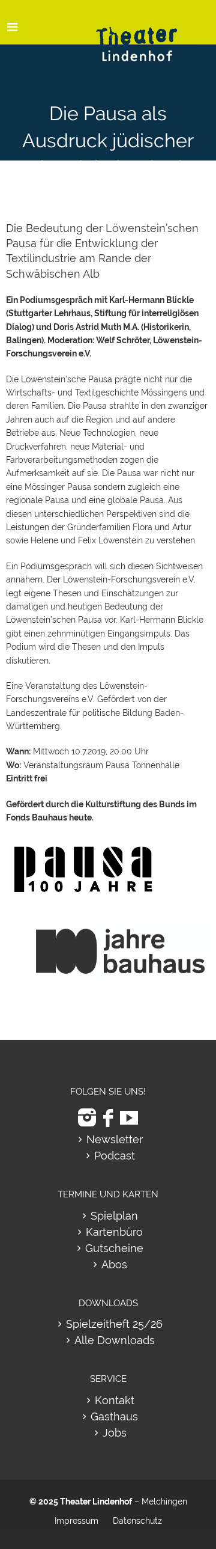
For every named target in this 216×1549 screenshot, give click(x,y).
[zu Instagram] (87, 1117)
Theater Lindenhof (96, 1501)
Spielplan (114, 1215)
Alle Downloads (114, 1340)
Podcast (114, 1155)
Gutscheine (114, 1248)
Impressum (76, 1521)
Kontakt (114, 1400)
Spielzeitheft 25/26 (114, 1324)
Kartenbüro (114, 1232)
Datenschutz (137, 1521)
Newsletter (114, 1139)
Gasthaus (114, 1416)
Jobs (115, 1432)
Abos (114, 1264)
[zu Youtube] (129, 1117)
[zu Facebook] (108, 1117)
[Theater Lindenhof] (147, 35)
